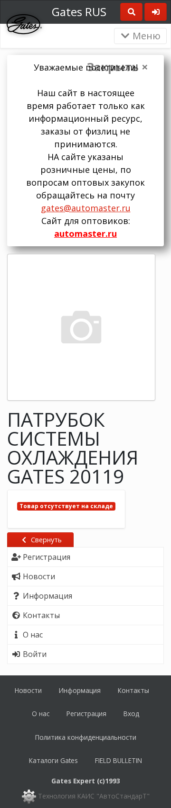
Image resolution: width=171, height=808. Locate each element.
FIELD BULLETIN (118, 760)
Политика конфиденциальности (85, 737)
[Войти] (155, 12)
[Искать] (131, 12)
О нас (40, 713)
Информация (80, 690)
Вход (131, 713)
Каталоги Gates (53, 760)
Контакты (133, 690)
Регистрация (86, 713)
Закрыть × (117, 66)
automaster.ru (85, 233)
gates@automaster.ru (86, 208)
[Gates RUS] (24, 23)
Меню (145, 35)
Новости (28, 690)
